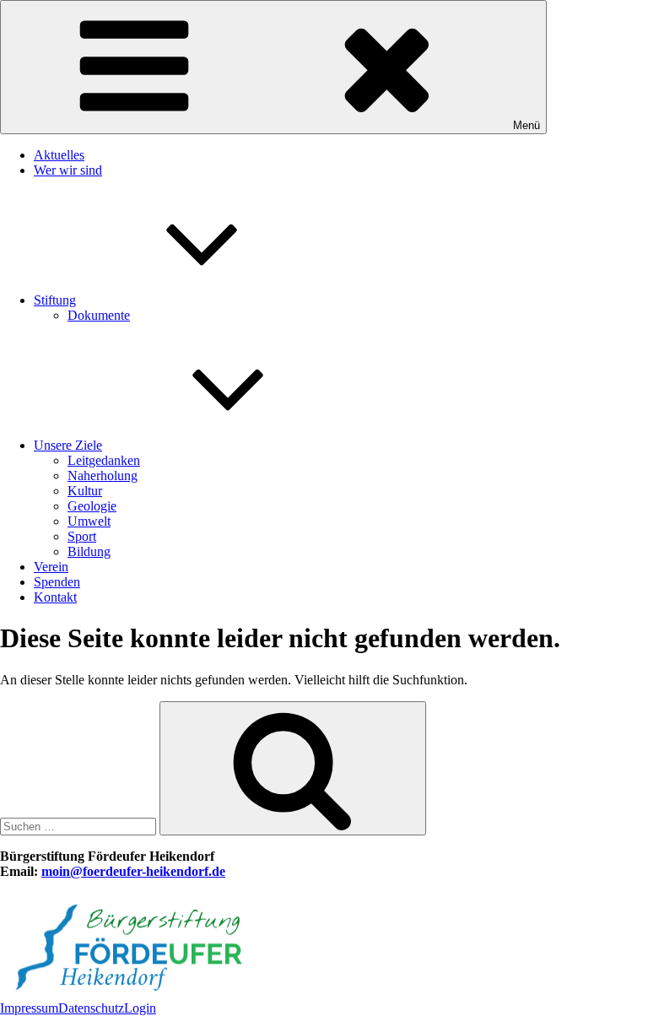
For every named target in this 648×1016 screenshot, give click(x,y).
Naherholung (103, 475)
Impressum (29, 1008)
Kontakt (55, 597)
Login (140, 1008)
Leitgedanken (104, 460)
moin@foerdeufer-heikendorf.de (133, 871)
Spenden (57, 582)
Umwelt (89, 521)
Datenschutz (91, 1008)
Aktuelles (59, 155)
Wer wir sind (68, 170)
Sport (82, 536)
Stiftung (55, 300)
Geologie (92, 506)
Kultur (85, 491)
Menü (526, 125)
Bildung (89, 551)
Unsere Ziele (68, 445)
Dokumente (99, 315)
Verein (51, 566)
